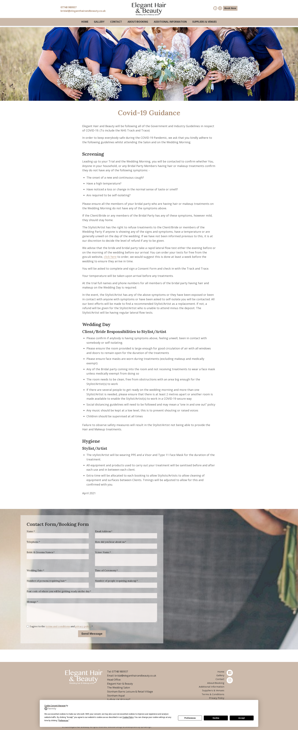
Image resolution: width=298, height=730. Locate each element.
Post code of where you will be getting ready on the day (58, 591)
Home (84, 21)
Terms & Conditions (213, 694)
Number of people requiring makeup (115, 580)
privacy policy (83, 626)
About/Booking (138, 21)
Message (32, 601)
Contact (116, 21)
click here (110, 257)
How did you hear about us (110, 541)
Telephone (33, 541)
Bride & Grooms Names (40, 552)
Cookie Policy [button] (127, 717)
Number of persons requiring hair (46, 580)
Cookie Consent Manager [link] (55, 706)
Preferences (190, 718)
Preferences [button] (63, 720)
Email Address (103, 531)
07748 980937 (69, 7)
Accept (241, 718)
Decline (216, 718)
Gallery (99, 21)
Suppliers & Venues (204, 21)
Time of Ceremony (105, 570)
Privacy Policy (216, 697)
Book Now (230, 8)
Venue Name (102, 552)
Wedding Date (35, 570)
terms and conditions (58, 626)
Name (30, 531)
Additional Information (170, 21)
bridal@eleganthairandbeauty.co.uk (83, 11)
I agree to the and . (60, 626)
